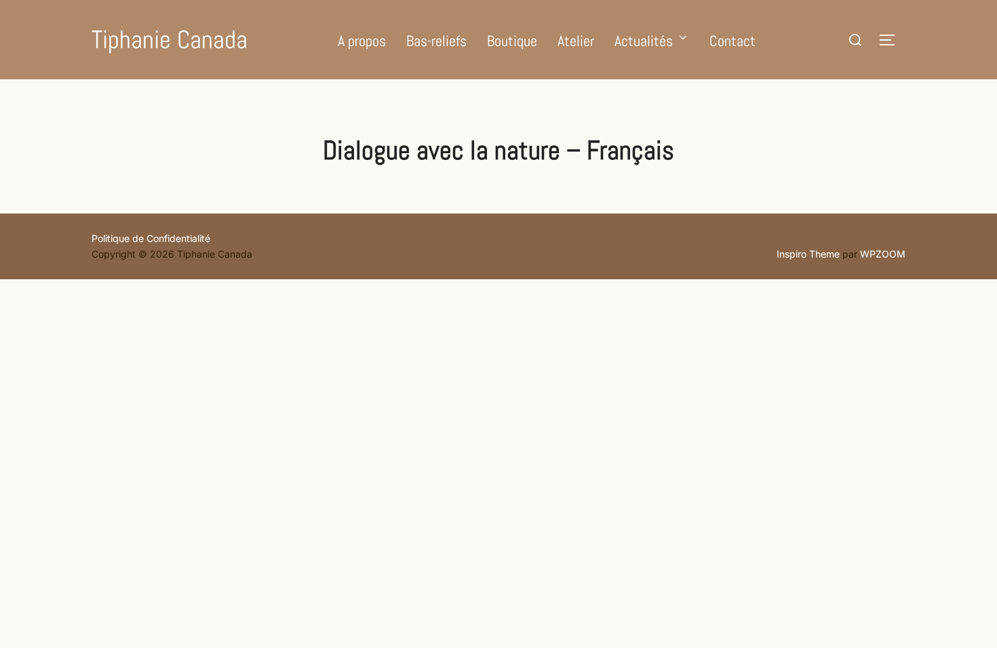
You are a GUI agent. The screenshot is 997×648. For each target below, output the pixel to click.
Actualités (643, 40)
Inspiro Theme (808, 254)
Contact (732, 40)
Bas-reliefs (436, 40)
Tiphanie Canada (170, 40)
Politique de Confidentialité (151, 238)
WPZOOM (882, 254)
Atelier (576, 40)
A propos (362, 40)
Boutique (512, 40)
